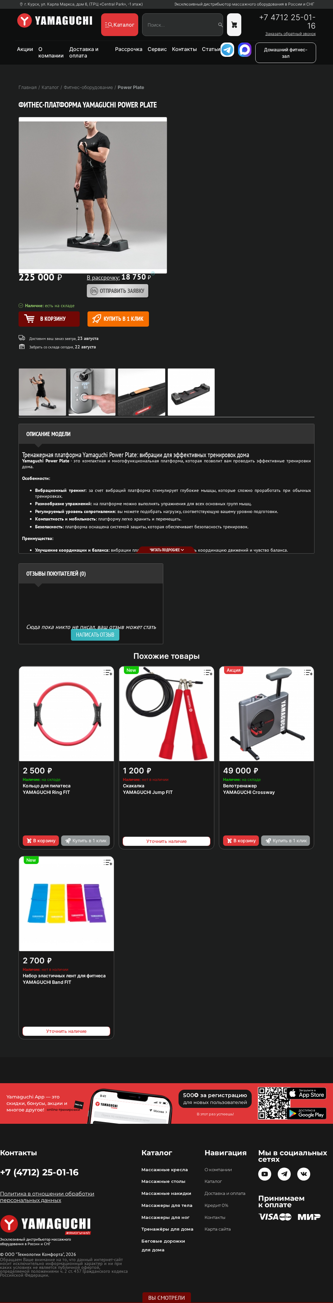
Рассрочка (128, 49)
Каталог (213, 1181)
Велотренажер (240, 785)
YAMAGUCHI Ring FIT (46, 792)
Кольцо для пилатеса (47, 785)
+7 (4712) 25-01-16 (39, 1172)
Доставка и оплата (84, 52)
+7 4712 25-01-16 (287, 21)
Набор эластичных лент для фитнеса (64, 975)
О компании (51, 52)
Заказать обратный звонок (290, 33)
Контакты (184, 49)
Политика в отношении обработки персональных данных (47, 1197)
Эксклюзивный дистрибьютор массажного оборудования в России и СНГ (244, 4)
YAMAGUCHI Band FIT (47, 982)
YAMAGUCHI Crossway (249, 792)
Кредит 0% (216, 1205)
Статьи (211, 49)
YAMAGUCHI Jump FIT (148, 792)
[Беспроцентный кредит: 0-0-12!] (153, 273)
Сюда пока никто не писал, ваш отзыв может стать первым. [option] (91, 629)
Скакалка (133, 785)
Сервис (157, 49)
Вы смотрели (166, 1297)
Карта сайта (218, 1229)
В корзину (44, 840)
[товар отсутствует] (234, 24)
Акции (25, 49)
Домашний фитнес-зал (285, 53)
